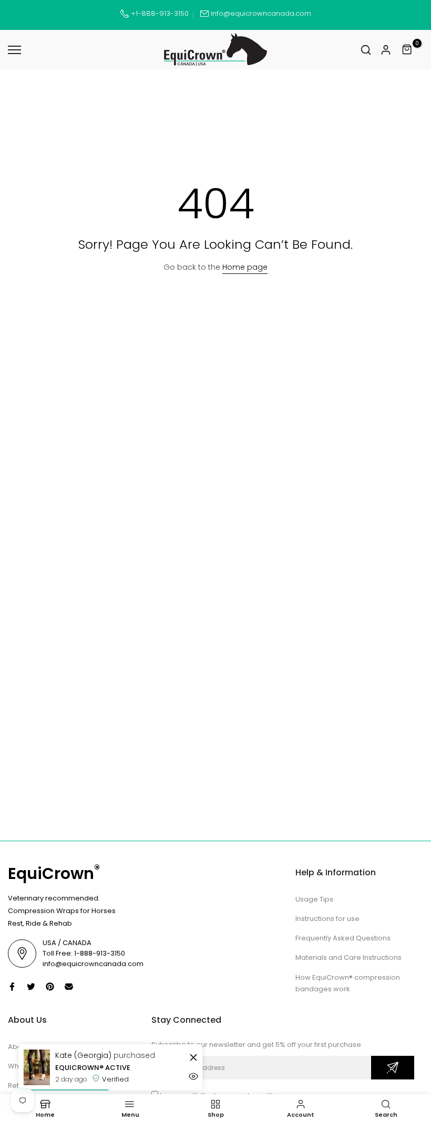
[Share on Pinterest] (50, 986)
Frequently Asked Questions (343, 938)
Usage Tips (314, 899)
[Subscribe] (392, 1067)
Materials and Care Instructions (348, 957)
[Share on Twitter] (31, 986)
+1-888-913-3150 (159, 13)
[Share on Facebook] (12, 986)
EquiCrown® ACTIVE (92, 1068)
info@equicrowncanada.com (261, 13)
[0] (407, 50)
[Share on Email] (69, 986)
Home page (245, 267)
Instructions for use (327, 919)
